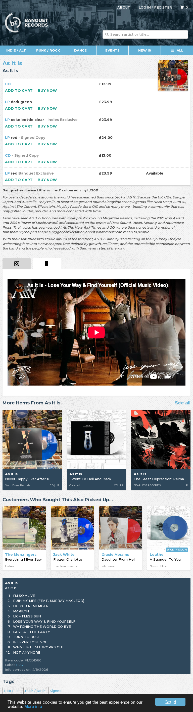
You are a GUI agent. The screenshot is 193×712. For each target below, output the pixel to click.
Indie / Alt (16, 50)
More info (33, 706)
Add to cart (19, 90)
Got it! (170, 702)
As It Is (12, 63)
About (123, 7)
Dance (80, 50)
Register (163, 7)
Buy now (47, 90)
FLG (19, 665)
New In (144, 50)
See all (182, 403)
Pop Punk (12, 691)
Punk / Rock (48, 50)
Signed (56, 691)
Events (112, 50)
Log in (145, 7)
